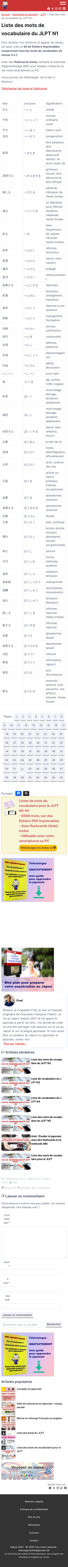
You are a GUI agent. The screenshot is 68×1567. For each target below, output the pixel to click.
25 (61, 734)
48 (53, 760)
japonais (25, 1187)
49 (61, 760)
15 (48, 725)
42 (6, 760)
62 (37, 777)
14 (41, 725)
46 (38, 760)
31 (45, 742)
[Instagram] (57, 1488)
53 (30, 768)
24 (53, 734)
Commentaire (7, 1219)
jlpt (33, 1187)
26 (6, 742)
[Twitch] (61, 1488)
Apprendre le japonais (24, 14)
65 (61, 777)
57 (61, 768)
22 (37, 734)
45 (30, 760)
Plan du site (34, 1517)
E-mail (6, 1281)
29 (30, 742)
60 (22, 777)
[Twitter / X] (54, 1488)
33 (61, 742)
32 (53, 742)
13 (33, 725)
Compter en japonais (29, 1388)
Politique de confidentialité (34, 1509)
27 (14, 742)
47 (45, 760)
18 (7, 734)
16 (56, 725)
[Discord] (65, 1488)
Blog (7, 1187)
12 (26, 725)
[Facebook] (50, 1488)
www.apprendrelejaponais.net (34, 1550)
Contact (34, 1540)
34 (6, 751)
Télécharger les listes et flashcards (24, 88)
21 (30, 734)
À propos (34, 1532)
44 (22, 760)
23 (45, 734)
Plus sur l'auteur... (15, 1043)
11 (19, 725)
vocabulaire (43, 1187)
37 (30, 751)
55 (45, 768)
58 (6, 777)
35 (14, 751)
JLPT (43, 14)
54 (37, 768)
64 (53, 777)
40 (53, 751)
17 (63, 725)
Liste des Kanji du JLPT (30, 1432)
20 (22, 734)
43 (14, 760)
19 (14, 734)
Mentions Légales (34, 1501)
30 (38, 742)
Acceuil (5, 14)
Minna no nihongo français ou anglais (39, 1418)
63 (45, 777)
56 (53, 768)
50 (6, 768)
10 (11, 725)
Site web (7, 1297)
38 (38, 751)
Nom (7, 1264)
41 (61, 751)
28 (22, 742)
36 (22, 751)
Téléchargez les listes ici (36, 847)
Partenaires (34, 1525)
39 (45, 751)
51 (14, 768)
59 (14, 777)
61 (30, 777)
